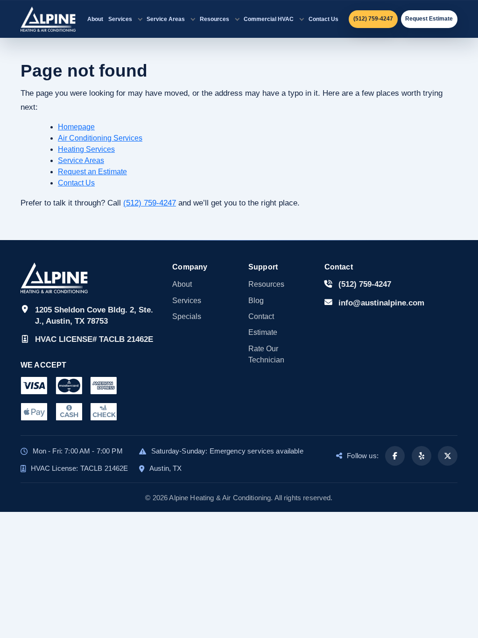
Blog (256, 301)
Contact (261, 316)
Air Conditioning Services (100, 138)
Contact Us (323, 19)
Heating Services (86, 149)
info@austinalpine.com (381, 302)
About (95, 19)
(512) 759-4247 (149, 202)
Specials (186, 316)
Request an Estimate (92, 172)
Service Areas (166, 19)
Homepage (76, 127)
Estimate (262, 332)
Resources (214, 19)
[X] (447, 456)
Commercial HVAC (269, 19)
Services (120, 19)
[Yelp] (421, 456)
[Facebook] (395, 456)
